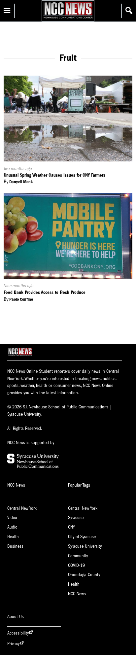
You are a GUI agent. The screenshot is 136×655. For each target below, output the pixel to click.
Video (12, 517)
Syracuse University (85, 546)
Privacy (13, 643)
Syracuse (76, 517)
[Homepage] (67, 18)
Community (78, 556)
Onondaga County (84, 574)
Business (15, 546)
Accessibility (18, 633)
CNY (71, 527)
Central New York (22, 508)
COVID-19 (76, 565)
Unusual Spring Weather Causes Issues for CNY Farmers (54, 175)
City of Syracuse (82, 536)
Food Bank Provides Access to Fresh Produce (44, 292)
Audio (12, 527)
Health (13, 536)
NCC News (77, 594)
